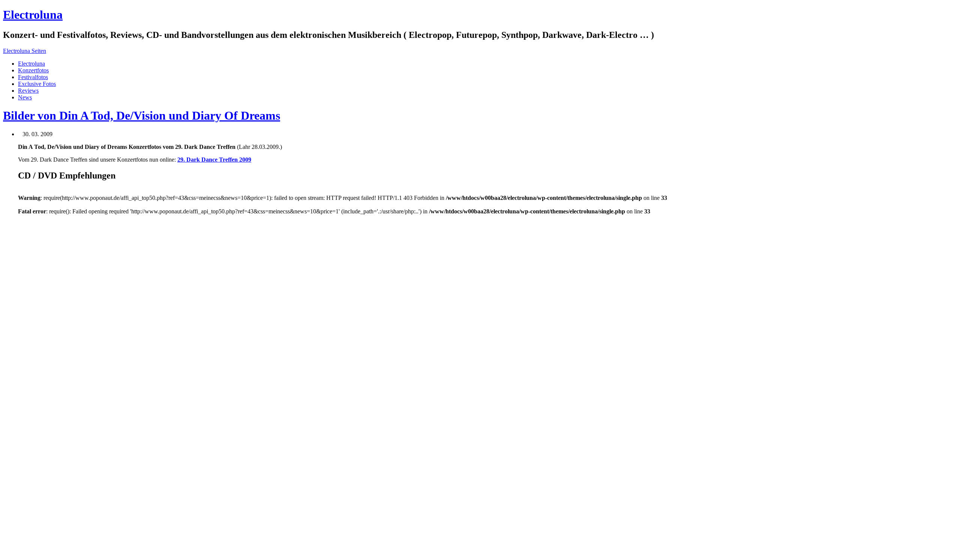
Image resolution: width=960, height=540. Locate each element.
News (25, 97)
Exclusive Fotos (37, 84)
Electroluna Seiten (24, 51)
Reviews (28, 90)
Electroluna (33, 14)
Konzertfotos (33, 70)
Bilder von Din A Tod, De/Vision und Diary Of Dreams (141, 115)
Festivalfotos (33, 77)
